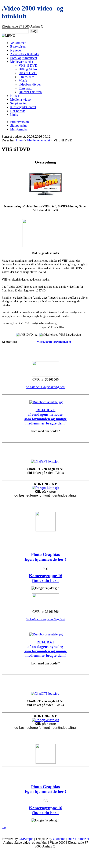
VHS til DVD (28, 65)
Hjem (19, 140)
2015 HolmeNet (78, 839)
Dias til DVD (28, 73)
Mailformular (19, 129)
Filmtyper (25, 88)
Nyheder (16, 50)
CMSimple (26, 839)
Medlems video (20, 99)
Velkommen (18, 43)
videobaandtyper (30, 84)
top (4, 827)
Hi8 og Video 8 (29, 69)
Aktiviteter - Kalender (24, 54)
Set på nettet (18, 103)
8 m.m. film (26, 77)
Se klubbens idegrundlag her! (45, 387)
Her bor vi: (17, 111)
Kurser (14, 96)
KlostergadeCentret (23, 107)
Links (14, 114)
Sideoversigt (18, 125)
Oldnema (59, 839)
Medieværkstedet (21, 61)
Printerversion (19, 122)
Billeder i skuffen (30, 92)
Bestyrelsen (18, 46)
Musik (23, 80)
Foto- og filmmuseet (23, 58)
